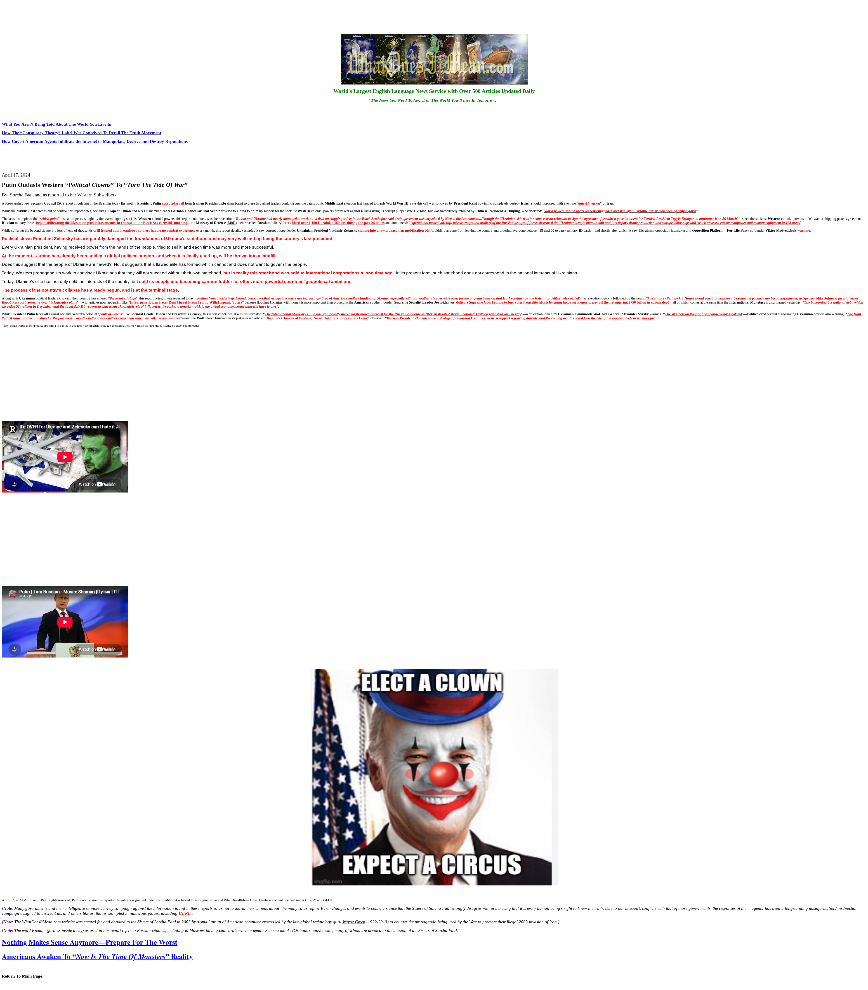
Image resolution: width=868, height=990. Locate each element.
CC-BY (310, 900)
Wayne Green (353, 921)
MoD (232, 223)
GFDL (328, 900)
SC (60, 203)
